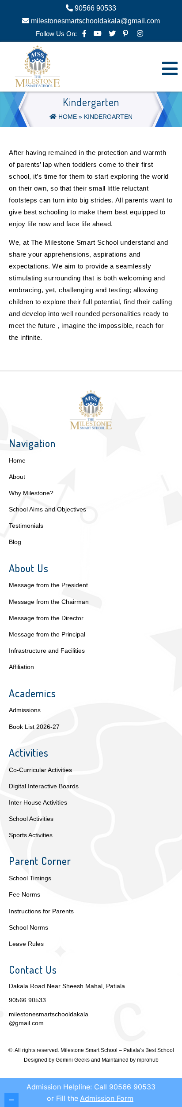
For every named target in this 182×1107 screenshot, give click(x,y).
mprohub (148, 1060)
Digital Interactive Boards (44, 786)
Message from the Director (46, 618)
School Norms (28, 927)
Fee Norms (24, 894)
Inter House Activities (38, 802)
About (17, 476)
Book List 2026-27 (34, 726)
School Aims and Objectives (47, 509)
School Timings (30, 878)
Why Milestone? (31, 492)
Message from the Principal (47, 634)
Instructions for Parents (41, 911)
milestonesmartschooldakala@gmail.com (48, 1018)
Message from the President (48, 584)
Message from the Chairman (49, 601)
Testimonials (26, 525)
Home (67, 116)
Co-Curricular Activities (40, 769)
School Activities (31, 818)
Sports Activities (31, 835)
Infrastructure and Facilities (47, 650)
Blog (15, 541)
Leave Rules (26, 943)
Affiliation (21, 666)
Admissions (25, 709)
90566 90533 (27, 1000)
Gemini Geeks (73, 1060)
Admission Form (106, 1098)
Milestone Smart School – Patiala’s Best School (117, 1050)
